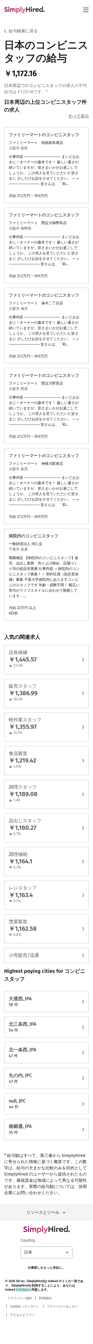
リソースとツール (42, 1212)
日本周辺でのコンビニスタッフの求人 (39, 85)
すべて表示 (78, 116)
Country (28, 1240)
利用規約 (22, 1289)
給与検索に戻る (23, 30)
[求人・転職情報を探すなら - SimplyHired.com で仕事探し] (24, 9)
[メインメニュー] (86, 10)
